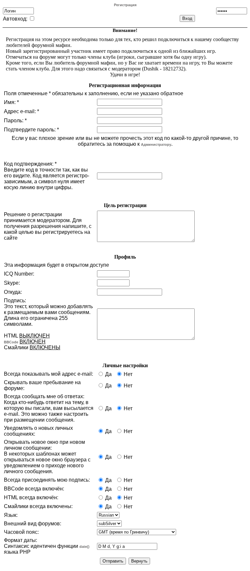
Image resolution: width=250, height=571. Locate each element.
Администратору (156, 144)
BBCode (11, 342)
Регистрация (125, 5)
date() (84, 546)
